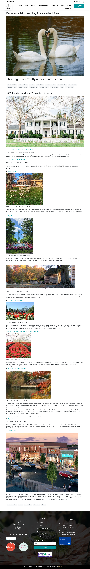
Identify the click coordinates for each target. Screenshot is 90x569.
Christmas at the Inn (44, 5)
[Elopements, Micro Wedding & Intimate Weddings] (45, 46)
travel (43, 504)
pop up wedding (23, 87)
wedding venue (69, 87)
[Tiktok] (83, 1)
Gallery (69, 5)
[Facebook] (74, 1)
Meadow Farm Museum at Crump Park (18, 263)
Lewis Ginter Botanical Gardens (16, 300)
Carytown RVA (12, 430)
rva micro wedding (44, 87)
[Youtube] (83, 2)
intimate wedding (62, 84)
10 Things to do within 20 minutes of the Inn (29, 93)
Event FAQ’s (55, 5)
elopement (32, 84)
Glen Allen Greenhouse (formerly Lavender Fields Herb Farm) (23, 331)
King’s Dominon (12, 216)
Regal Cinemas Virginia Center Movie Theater (21, 149)
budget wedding (23, 84)
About (26, 5)
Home (20, 5)
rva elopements (33, 87)
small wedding (54, 87)
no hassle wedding (12, 87)
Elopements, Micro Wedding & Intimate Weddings (32, 13)
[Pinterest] (81, 1)
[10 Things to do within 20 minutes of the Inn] (45, 121)
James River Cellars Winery (15, 171)
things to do (36, 504)
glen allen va (40, 84)
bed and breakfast (12, 84)
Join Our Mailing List (39, 540)
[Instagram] (77, 1)
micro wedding (72, 84)
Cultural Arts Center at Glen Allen (16, 159)
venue (61, 87)
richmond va (28, 504)
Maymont (10, 419)
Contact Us (68, 8)
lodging (20, 504)
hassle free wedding (50, 84)
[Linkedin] (79, 1)
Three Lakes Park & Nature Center (17, 368)
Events (62, 5)
